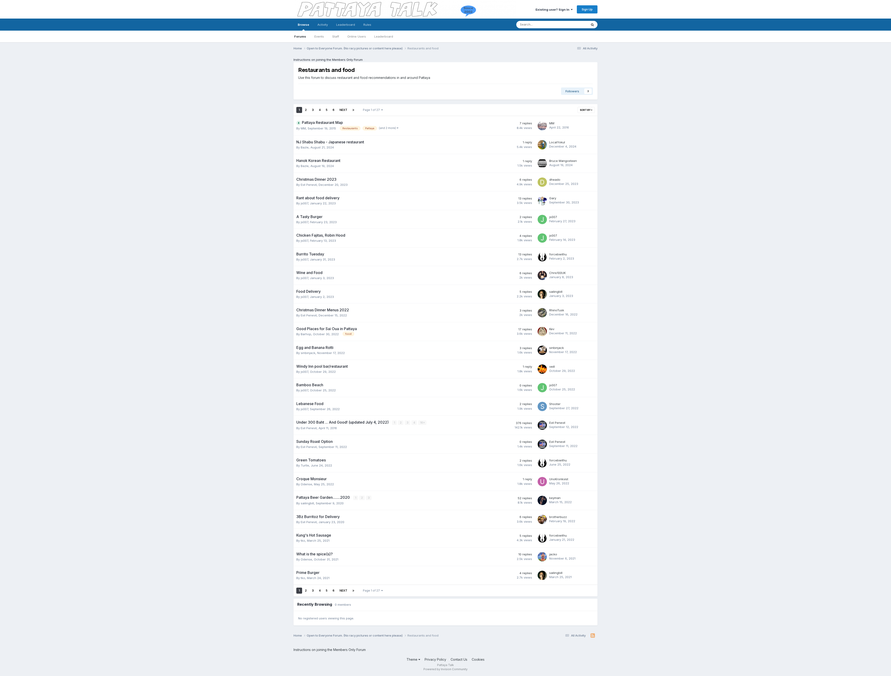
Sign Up (587, 9)
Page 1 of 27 (372, 110)
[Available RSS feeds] (592, 635)
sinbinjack (308, 353)
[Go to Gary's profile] (542, 200)
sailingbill (555, 291)
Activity (322, 24)
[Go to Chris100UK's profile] (542, 275)
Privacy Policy (435, 659)
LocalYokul (557, 142)
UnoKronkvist (558, 479)
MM (303, 128)
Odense (306, 484)
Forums (300, 36)
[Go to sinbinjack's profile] (542, 350)
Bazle (305, 147)
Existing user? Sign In (553, 9)
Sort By (585, 110)
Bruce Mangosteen (563, 161)
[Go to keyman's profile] (542, 500)
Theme (412, 659)
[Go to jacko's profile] (542, 556)
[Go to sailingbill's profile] (542, 294)
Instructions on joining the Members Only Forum (328, 59)
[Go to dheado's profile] (542, 182)
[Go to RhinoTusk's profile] (542, 312)
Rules (367, 24)
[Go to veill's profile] (542, 369)
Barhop (306, 334)
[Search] (592, 24)
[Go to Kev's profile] (542, 331)
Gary (552, 198)
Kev (551, 329)
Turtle (305, 465)
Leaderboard (383, 36)
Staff (335, 36)
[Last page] (353, 110)
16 (422, 422)
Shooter (555, 404)
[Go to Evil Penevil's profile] (542, 425)
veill (552, 366)
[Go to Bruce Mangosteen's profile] (542, 163)
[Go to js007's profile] (542, 219)
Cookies (478, 659)
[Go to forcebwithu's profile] (542, 256)
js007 (304, 203)
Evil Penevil (309, 185)
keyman (555, 498)
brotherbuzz (558, 517)
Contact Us (459, 659)
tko (303, 540)
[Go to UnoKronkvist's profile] (542, 481)
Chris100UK (557, 273)
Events (319, 36)
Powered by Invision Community (445, 669)
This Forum (573, 24)
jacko (553, 554)
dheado (554, 179)
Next (343, 110)
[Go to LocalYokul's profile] (542, 144)
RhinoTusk (556, 310)
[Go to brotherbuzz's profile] (542, 519)
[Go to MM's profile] (542, 125)
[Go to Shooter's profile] (542, 406)
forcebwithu (558, 254)
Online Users (356, 36)
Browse (303, 24)
